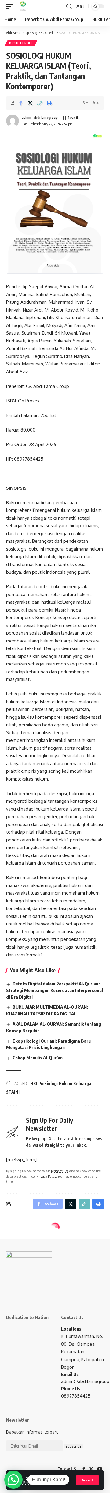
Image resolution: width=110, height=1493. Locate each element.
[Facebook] (84, 1469)
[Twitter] (91, 1469)
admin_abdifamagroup (40, 117)
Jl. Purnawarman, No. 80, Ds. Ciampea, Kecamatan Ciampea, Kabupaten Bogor (82, 1351)
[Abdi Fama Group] (22, 6)
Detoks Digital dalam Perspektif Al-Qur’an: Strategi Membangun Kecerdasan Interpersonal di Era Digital (54, 990)
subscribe (73, 1446)
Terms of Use (52, 1483)
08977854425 (75, 1396)
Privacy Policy (46, 1176)
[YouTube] (100, 1469)
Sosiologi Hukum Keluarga (65, 1083)
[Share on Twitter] (30, 103)
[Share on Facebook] (20, 103)
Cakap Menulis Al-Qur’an (38, 1057)
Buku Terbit (21, 43)
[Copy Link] (39, 103)
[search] (69, 6)
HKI (33, 1083)
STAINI (13, 1092)
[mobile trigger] (11, 6)
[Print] (49, 103)
